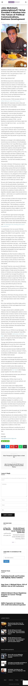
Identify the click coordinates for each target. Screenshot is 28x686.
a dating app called (17, 334)
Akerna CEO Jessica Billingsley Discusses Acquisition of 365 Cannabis (15, 656)
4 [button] (15, 542)
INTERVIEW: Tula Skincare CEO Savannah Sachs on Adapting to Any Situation (16, 671)
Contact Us (11, 679)
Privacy (16, 679)
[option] (14, 534)
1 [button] (12, 542)
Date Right (14, 370)
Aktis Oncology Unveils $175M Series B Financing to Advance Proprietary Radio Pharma (14, 465)
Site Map (22, 679)
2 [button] (13, 542)
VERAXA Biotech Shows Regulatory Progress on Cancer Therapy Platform (13, 594)
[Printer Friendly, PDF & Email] (5, 441)
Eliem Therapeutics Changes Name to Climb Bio (14, 455)
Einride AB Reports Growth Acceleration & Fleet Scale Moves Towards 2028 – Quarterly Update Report (14, 530)
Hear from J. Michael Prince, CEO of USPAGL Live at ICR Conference (14, 585)
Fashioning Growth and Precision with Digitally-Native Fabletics (13, 576)
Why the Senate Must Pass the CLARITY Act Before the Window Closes (16, 624)
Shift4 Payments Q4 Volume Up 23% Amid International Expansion (13, 604)
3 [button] (14, 542)
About (5, 679)
